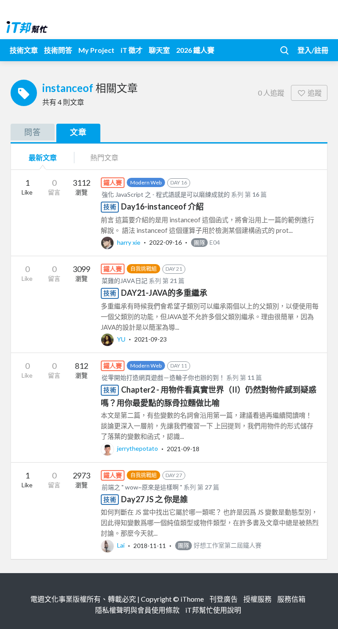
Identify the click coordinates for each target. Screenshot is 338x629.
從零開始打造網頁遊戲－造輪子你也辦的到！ (163, 377)
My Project (96, 50)
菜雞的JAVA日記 (124, 280)
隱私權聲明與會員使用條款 (137, 610)
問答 (32, 132)
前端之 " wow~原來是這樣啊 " (142, 487)
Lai (121, 545)
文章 (78, 132)
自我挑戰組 (143, 268)
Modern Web (146, 182)
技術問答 (58, 50)
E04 (207, 242)
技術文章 (24, 50)
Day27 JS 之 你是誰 (154, 499)
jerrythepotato (137, 448)
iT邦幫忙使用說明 (213, 610)
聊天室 (159, 50)
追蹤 (315, 92)
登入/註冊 (313, 50)
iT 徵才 (132, 50)
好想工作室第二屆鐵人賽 (219, 545)
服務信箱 (291, 599)
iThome (192, 599)
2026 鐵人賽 (195, 50)
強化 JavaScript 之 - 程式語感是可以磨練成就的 (166, 194)
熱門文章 (104, 157)
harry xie (129, 242)
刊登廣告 (223, 599)
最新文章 (43, 157)
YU (121, 339)
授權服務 (257, 599)
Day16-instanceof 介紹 (162, 206)
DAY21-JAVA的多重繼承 (164, 293)
